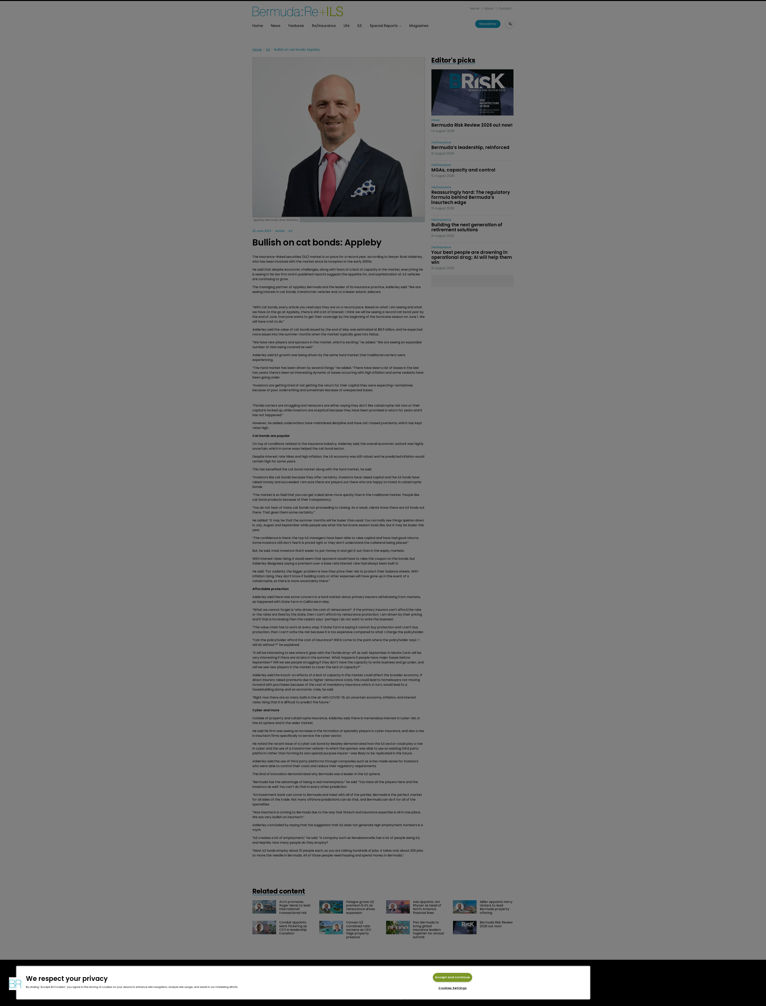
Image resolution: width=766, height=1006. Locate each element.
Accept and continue (452, 977)
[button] (15, 983)
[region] (303, 983)
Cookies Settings (452, 988)
